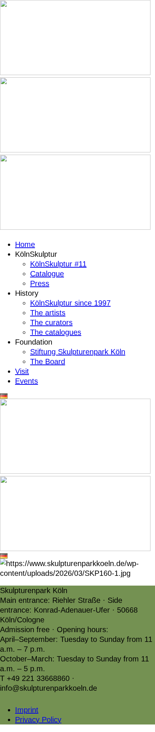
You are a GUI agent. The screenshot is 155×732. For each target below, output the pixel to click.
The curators (51, 322)
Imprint (26, 710)
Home (25, 244)
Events (26, 381)
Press (39, 283)
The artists (47, 313)
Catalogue (47, 274)
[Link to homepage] (75, 72)
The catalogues (55, 332)
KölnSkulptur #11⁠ (58, 264)
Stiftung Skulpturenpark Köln (77, 352)
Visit (22, 371)
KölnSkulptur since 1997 (70, 303)
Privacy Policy (38, 719)
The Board (47, 361)
